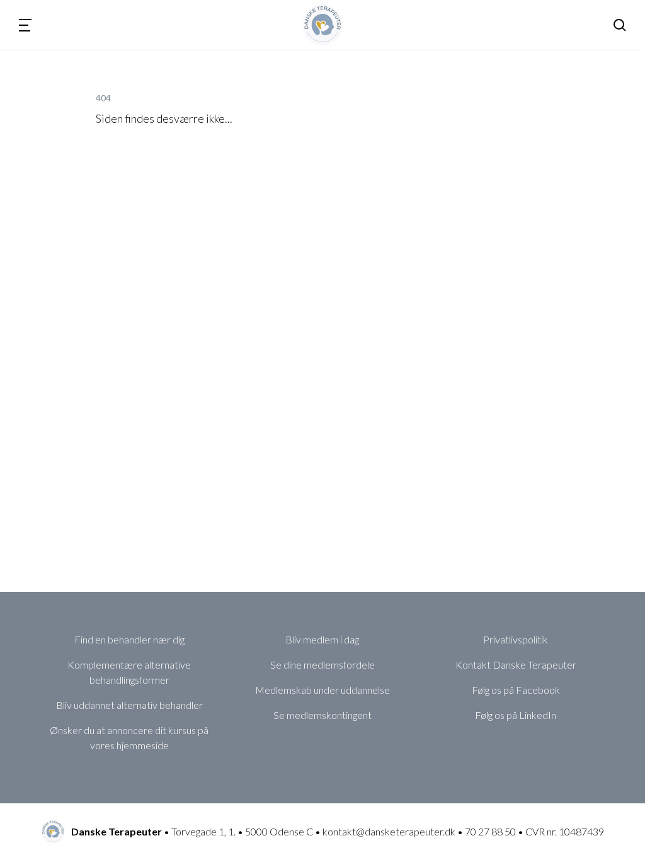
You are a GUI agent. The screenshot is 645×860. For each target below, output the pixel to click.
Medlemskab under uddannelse (322, 690)
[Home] (322, 24)
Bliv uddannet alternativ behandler (129, 705)
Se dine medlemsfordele (322, 664)
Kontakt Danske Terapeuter (515, 664)
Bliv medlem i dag (322, 639)
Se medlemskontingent (322, 715)
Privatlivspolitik (515, 639)
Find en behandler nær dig (129, 639)
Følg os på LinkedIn (515, 715)
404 (103, 98)
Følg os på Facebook (516, 690)
